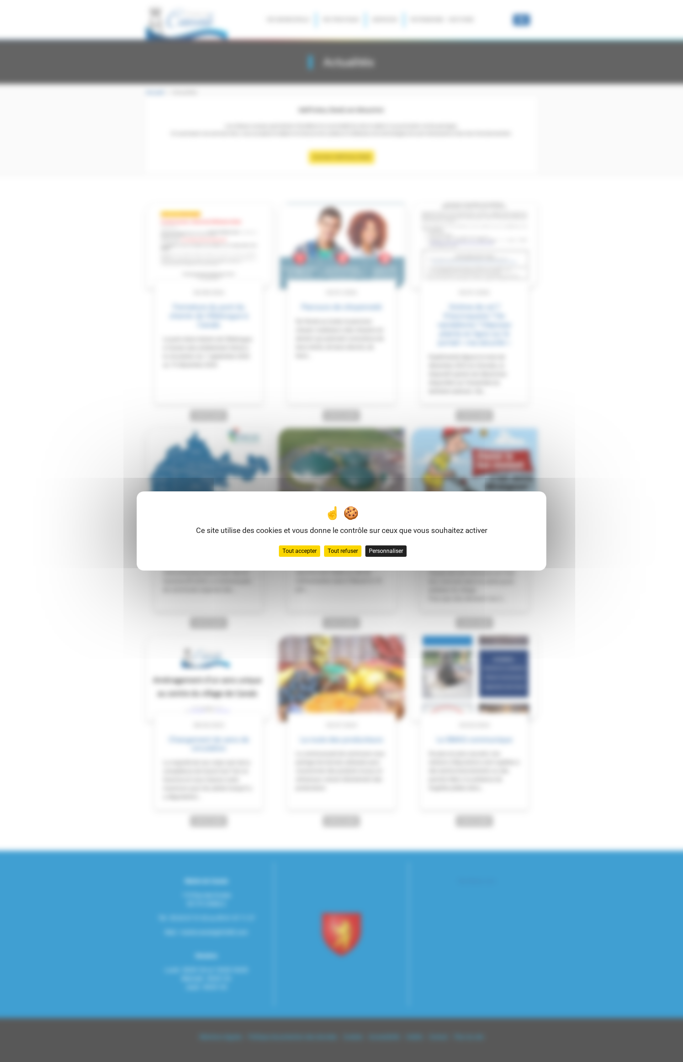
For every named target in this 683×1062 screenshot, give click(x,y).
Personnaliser (386, 551)
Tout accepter (299, 551)
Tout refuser (343, 551)
